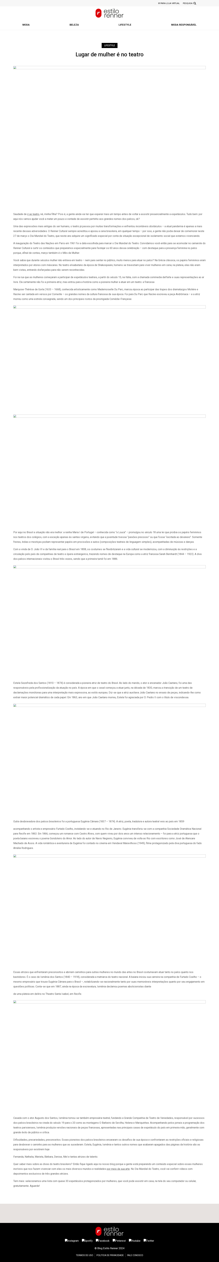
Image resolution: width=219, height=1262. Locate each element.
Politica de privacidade (110, 1255)
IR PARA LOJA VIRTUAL (169, 3)
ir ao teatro (33, 214)
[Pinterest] (119, 1240)
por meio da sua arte (118, 1168)
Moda (26, 24)
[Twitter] (149, 1240)
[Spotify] (87, 1240)
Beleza (74, 24)
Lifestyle (125, 24)
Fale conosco (135, 1255)
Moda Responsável (184, 24)
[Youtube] (134, 1240)
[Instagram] (72, 1240)
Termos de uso (84, 1255)
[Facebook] (103, 1240)
